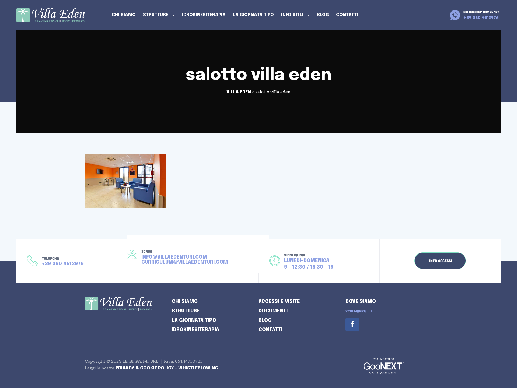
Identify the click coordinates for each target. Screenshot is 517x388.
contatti (270, 329)
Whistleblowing (198, 368)
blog (265, 320)
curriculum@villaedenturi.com (184, 262)
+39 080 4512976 (63, 264)
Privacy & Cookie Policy (145, 368)
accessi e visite (279, 301)
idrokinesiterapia (195, 329)
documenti (273, 311)
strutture (186, 311)
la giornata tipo (194, 320)
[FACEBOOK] (352, 324)
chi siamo (185, 301)
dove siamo (360, 301)
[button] (440, 260)
